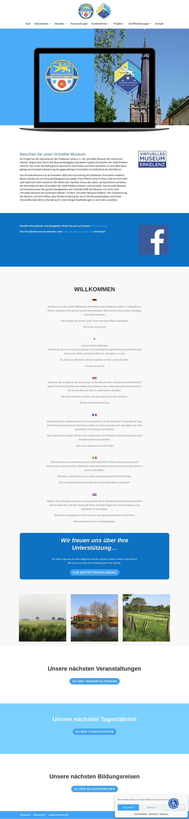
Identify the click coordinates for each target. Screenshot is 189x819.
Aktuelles (59, 24)
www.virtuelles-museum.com (78, 231)
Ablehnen (151, 807)
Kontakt (159, 24)
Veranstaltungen (79, 24)
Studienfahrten (99, 24)
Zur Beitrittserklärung (94, 572)
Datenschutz (153, 814)
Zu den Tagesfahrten (94, 731)
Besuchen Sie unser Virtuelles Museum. (53, 154)
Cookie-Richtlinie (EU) (58, 815)
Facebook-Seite (99, 225)
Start (28, 24)
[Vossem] (146, 618)
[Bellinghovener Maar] (94, 618)
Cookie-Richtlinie (140, 814)
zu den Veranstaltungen (94, 681)
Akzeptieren (128, 807)
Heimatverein (41, 24)
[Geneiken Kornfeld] (42, 618)
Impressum (164, 814)
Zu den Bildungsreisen (94, 788)
